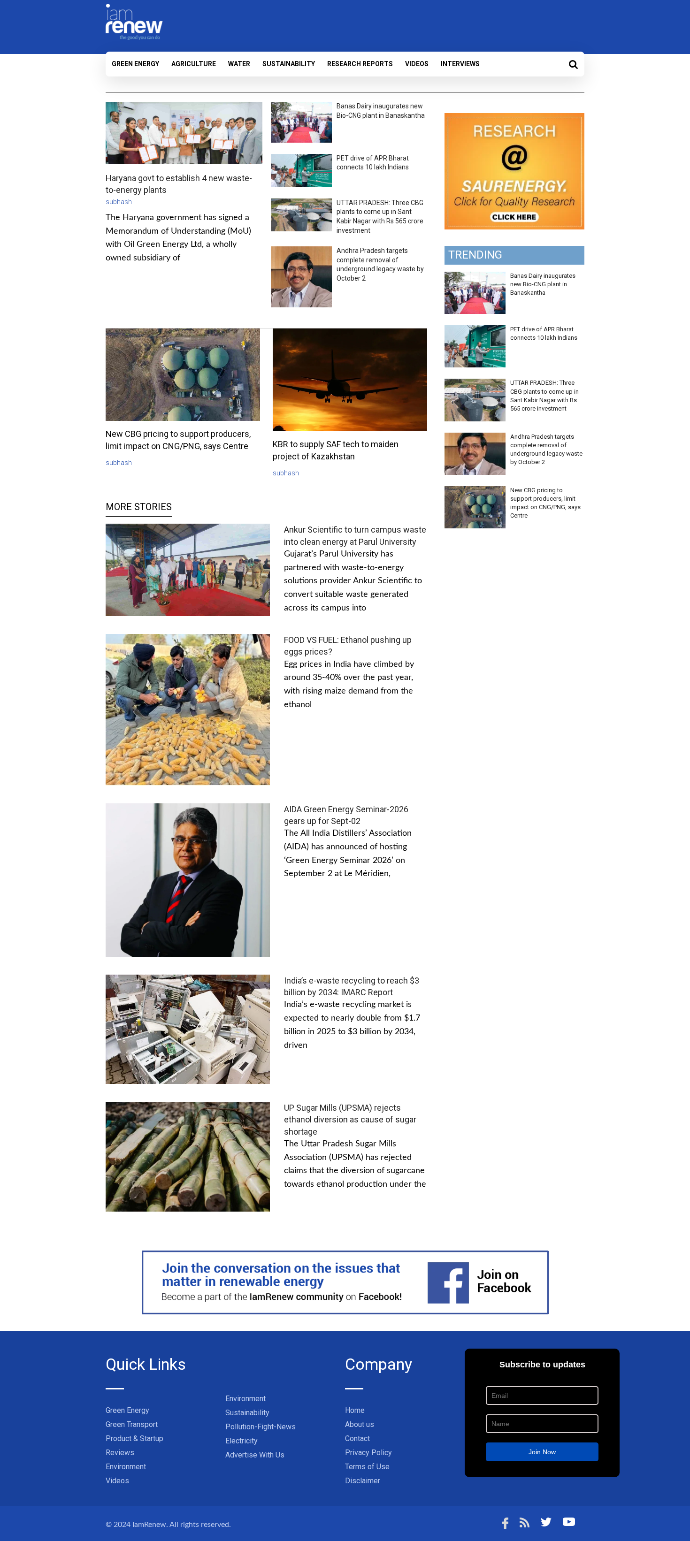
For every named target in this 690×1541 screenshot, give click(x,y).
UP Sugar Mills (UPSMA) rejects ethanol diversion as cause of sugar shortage (350, 1119)
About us (359, 1424)
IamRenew (149, 1524)
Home (355, 1410)
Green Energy (135, 64)
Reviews (120, 1452)
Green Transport (132, 1424)
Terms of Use (367, 1466)
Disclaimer (362, 1480)
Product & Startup (134, 1438)
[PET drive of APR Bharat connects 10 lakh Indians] (475, 330)
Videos (417, 64)
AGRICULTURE (193, 64)
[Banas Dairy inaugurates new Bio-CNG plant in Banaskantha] (475, 277)
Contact (357, 1438)
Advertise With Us (254, 1454)
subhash (119, 202)
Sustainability (288, 64)
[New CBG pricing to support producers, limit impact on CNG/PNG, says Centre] (475, 491)
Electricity (241, 1440)
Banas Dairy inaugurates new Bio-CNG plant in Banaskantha (542, 284)
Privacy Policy (368, 1452)
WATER (239, 64)
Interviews (460, 64)
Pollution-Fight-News (260, 1426)
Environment (126, 1466)
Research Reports (360, 64)
